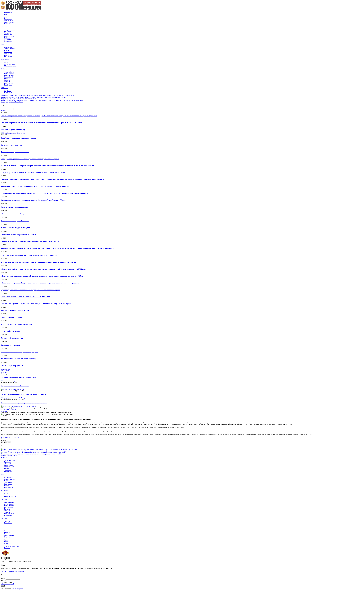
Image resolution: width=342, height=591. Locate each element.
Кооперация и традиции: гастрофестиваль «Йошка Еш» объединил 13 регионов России (35, 186)
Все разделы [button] (4, 95)
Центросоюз (8, 19)
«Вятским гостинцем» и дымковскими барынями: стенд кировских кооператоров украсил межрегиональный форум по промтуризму (53, 179)
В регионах (7, 50)
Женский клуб (8, 77)
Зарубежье (7, 91)
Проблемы (7, 31)
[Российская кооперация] (21, 9)
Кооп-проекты (8, 56)
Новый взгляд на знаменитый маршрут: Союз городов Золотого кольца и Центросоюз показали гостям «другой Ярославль (49, 116)
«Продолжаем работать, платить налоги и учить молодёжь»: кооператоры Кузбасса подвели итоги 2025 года (43, 269)
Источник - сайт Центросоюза (10, 437)
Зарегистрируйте (17, 588)
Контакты (7, 548)
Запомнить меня (7, 582)
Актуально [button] (4, 27)
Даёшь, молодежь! (9, 64)
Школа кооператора (10, 66)
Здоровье (7, 80)
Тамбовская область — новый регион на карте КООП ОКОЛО (25, 297)
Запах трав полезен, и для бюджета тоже (16, 324)
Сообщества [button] (4, 69)
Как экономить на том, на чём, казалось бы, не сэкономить (24, 403)
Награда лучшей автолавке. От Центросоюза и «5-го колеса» (24, 394)
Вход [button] (5, 14)
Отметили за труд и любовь (11, 145)
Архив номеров (9, 22)
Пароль (3, 580)
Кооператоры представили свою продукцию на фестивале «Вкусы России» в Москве (33, 200)
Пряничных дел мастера (10, 345)
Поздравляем (8, 41)
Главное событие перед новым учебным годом (19, 377)
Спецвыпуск (8, 53)
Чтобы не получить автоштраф (13, 129)
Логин (3, 578)
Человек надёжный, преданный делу (15, 310)
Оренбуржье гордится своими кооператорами (18, 138)
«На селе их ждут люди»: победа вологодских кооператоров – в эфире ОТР (30, 241)
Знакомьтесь (8, 52)
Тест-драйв (7, 33)
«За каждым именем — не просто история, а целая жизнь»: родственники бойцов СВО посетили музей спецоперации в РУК (49, 166)
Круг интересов (9, 83)
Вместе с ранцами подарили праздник (15, 228)
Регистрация (8, 12)
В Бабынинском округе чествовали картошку (18, 359)
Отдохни (7, 81)
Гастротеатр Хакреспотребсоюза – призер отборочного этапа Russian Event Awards (33, 172)
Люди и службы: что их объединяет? (15, 386)
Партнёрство (8, 92)
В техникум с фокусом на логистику (15, 152)
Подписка (7, 23)
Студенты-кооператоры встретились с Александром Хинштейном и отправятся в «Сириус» (36, 303)
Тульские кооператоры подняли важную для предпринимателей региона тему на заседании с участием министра (45, 193)
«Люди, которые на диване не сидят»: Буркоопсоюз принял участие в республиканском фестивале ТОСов (42, 276)
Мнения (6, 543)
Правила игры (8, 34)
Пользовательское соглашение (15, 571)
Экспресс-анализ (9, 30)
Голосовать (7, 442)
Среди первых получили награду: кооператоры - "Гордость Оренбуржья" (29, 255)
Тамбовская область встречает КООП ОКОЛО (19, 235)
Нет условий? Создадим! (10, 331)
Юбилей (6, 55)
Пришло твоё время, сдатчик (12, 338)
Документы (7, 39)
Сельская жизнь (9, 36)
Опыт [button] (2, 44)
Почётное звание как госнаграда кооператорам (19, 352)
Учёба (6, 62)
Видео (6, 541)
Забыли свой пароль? (7, 584)
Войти (3, 585)
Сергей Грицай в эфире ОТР (12, 366)
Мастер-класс (8, 47)
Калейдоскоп (8, 85)
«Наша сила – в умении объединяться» (16, 214)
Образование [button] (5, 59)
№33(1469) (4, 372)
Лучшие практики (9, 48)
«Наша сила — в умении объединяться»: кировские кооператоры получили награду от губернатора (40, 283)
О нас (6, 17)
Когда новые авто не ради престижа (14, 207)
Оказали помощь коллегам (11, 317)
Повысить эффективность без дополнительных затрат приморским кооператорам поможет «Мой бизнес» (42, 123)
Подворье (7, 78)
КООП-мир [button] (4, 88)
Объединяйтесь (9, 72)
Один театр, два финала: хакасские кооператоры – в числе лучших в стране (30, 290)
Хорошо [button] (3, 571)
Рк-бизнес (7, 38)
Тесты (6, 540)
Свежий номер (8, 20)
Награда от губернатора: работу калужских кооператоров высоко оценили (30, 159)
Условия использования (11, 546)
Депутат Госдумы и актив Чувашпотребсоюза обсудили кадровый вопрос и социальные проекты (38, 262)
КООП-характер (9, 73)
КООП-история (9, 75)
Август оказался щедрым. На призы (15, 221)
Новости (3, 110)
